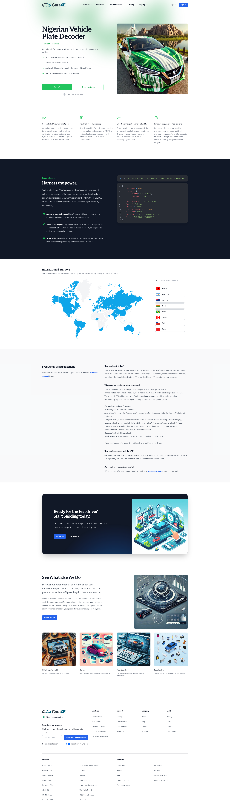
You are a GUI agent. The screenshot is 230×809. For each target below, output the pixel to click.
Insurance (157, 765)
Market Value (49, 618)
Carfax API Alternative (100, 736)
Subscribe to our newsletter (76, 738)
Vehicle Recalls (85, 780)
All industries (96, 722)
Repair (119, 775)
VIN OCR (45, 790)
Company (141, 5)
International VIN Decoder (89, 765)
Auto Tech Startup (160, 780)
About (144, 717)
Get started (60, 536)
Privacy (169, 717)
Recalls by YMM (47, 785)
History (82, 775)
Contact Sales (122, 727)
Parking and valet (123, 780)
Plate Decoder (47, 770)
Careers (144, 727)
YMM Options (47, 795)
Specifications (47, 765)
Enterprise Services (99, 727)
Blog (143, 722)
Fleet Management (123, 785)
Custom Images (47, 775)
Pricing (131, 5)
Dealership (121, 765)
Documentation (88, 87)
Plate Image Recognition (88, 785)
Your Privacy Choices (79, 744)
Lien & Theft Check (49, 800)
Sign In (183, 5)
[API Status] (65, 717)
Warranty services (160, 775)
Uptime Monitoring (99, 731)
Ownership (83, 800)
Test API (57, 87)
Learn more (74, 536)
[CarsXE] (53, 4)
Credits (169, 727)
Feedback (120, 731)
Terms (169, 722)
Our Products (97, 717)
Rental (119, 770)
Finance (157, 770)
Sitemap (145, 731)
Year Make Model (86, 790)
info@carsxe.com (155, 471)
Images (82, 770)
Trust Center (171, 731)
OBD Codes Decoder (87, 795)
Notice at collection (50, 744)
